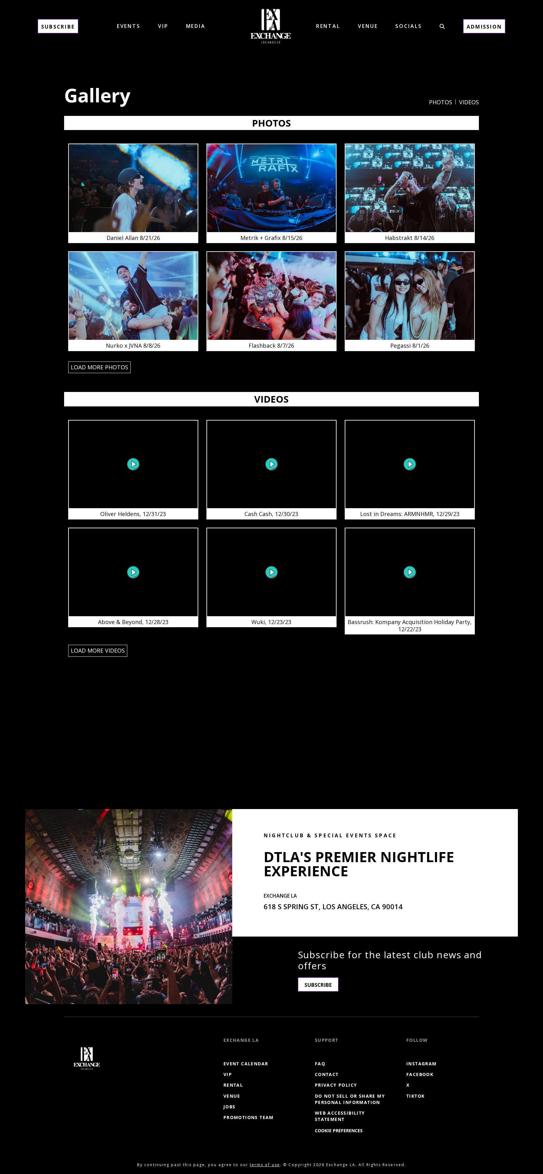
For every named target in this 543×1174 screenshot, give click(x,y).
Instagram (421, 1064)
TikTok (415, 1096)
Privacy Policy (336, 1085)
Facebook (419, 1075)
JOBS (229, 1107)
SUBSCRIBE (318, 984)
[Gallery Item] (133, 193)
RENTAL (328, 26)
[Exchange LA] (86, 1058)
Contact (327, 1075)
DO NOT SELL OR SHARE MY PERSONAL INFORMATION (350, 1099)
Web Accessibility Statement (340, 1116)
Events (128, 26)
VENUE (368, 26)
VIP (163, 26)
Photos (440, 102)
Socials (408, 26)
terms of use (265, 1165)
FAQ (320, 1064)
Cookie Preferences (339, 1131)
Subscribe (58, 26)
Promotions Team (248, 1117)
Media (196, 26)
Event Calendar (245, 1064)
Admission (484, 26)
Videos (469, 102)
